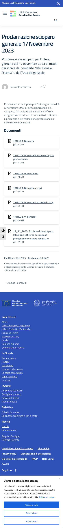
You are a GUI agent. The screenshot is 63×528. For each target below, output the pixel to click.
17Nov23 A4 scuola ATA (25, 173)
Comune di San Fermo (13, 347)
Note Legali (48, 459)
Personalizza (31, 513)
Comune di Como (10, 344)
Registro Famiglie (10, 436)
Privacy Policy (9, 453)
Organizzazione (9, 376)
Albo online (43, 448)
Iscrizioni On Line (10, 336)
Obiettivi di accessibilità (14, 459)
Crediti (5, 464)
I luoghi (5, 362)
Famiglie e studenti (11, 394)
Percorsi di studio (10, 398)
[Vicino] (60, 478)
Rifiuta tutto (31, 521)
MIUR (4, 322)
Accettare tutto (31, 504)
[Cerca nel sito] (55, 21)
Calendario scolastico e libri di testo (19, 416)
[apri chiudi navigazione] (5, 13)
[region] (31, 502)
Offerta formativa (11, 412)
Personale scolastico (12, 390)
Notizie (5, 426)
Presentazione (9, 358)
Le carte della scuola (12, 373)
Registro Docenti (10, 440)
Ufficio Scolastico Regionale (16, 325)
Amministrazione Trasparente (17, 448)
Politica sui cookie (46, 497)
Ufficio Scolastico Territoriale (16, 329)
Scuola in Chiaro (10, 333)
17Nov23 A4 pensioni (24, 217)
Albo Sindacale (9, 401)
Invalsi (5, 340)
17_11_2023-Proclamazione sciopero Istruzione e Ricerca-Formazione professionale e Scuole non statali (33, 234)
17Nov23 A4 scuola (23, 141)
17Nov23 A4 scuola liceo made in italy (33, 202)
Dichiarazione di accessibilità (36, 453)
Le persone (7, 365)
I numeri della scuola (12, 369)
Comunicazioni (9, 430)
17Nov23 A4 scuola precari (27, 188)
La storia (6, 380)
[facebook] (15, 470)
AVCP (35, 459)
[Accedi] (58, 4)
